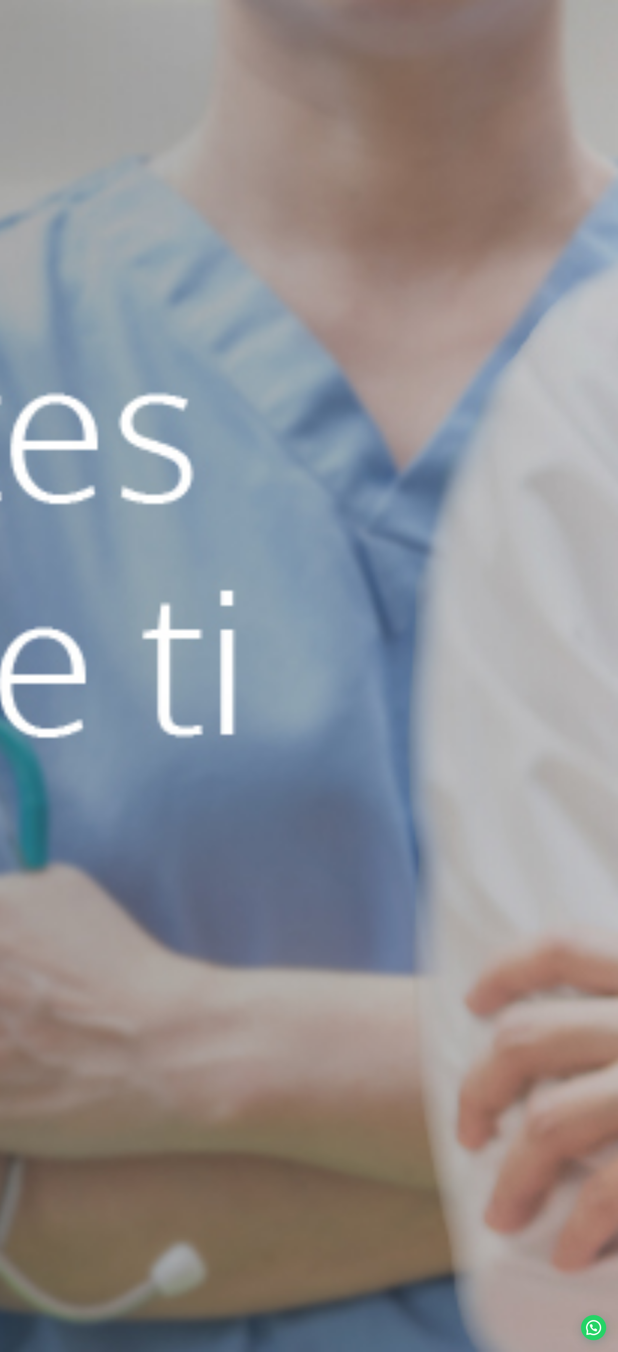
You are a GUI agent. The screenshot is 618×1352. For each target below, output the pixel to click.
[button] (593, 1327)
